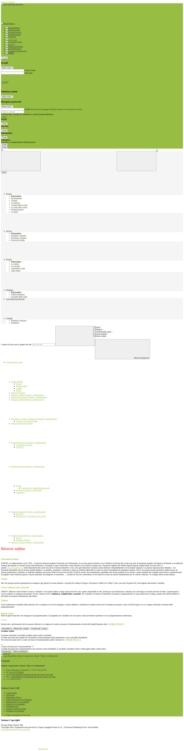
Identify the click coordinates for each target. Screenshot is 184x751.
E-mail (27, 109)
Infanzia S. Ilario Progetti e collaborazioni (27, 542)
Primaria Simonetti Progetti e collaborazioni (28, 512)
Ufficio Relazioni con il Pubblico (19, 700)
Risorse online (21, 386)
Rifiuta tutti (21, 629)
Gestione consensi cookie (16, 709)
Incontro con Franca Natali (26, 421)
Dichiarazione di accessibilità (17, 702)
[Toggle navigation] (21, 161)
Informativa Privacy (14, 697)
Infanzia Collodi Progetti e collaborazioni (27, 400)
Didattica (98, 329)
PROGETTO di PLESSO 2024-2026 (31, 516)
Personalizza (6, 629)
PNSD (18, 391)
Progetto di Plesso (23, 540)
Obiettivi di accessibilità (15, 704)
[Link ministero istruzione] (12, 4)
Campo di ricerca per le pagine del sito (16, 344)
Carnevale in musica (24, 445)
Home (97, 327)
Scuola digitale (101, 334)
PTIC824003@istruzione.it (32, 674)
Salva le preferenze (20, 651)
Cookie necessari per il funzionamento (16, 647)
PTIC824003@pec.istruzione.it (33, 677)
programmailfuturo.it (15, 568)
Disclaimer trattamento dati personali (15, 729)
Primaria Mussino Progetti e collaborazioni (28, 466)
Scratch (19, 384)
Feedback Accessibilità (15, 711)
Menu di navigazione (141, 358)
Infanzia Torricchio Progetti (22, 423)
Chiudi (4, 124)
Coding (19, 388)
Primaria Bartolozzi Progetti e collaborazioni (28, 443)
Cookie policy (11, 693)
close (4, 172)
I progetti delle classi (103, 332)
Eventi (19, 486)
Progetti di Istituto (18, 393)
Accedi (4, 58)
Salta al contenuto (8, 2)
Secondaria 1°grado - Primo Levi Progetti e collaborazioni (34, 419)
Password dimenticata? (10, 77)
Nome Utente (30, 70)
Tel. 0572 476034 (17, 672)
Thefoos (4, 600)
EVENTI (19, 447)
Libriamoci (20, 493)
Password (28, 73)
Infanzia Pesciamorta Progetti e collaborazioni (29, 397)
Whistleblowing (12, 706)
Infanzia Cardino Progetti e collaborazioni (27, 395)
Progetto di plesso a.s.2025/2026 (29, 490)
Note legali (10, 695)
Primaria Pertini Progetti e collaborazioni (27, 536)
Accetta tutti (39, 629)
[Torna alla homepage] (2, 150)
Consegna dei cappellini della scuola (35, 488)
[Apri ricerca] (136, 161)
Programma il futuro (10, 559)
